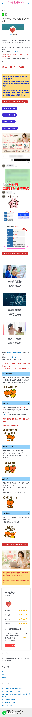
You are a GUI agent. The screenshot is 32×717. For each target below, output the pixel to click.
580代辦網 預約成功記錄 (8, 699)
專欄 (3, 674)
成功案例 (4, 677)
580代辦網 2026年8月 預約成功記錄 (12, 688)
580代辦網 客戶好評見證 (8, 702)
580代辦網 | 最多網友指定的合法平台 (15, 3)
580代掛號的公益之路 (8, 705)
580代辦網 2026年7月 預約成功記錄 (12, 691)
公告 (3, 672)
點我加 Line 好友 (10, 645)
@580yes (17, 52)
